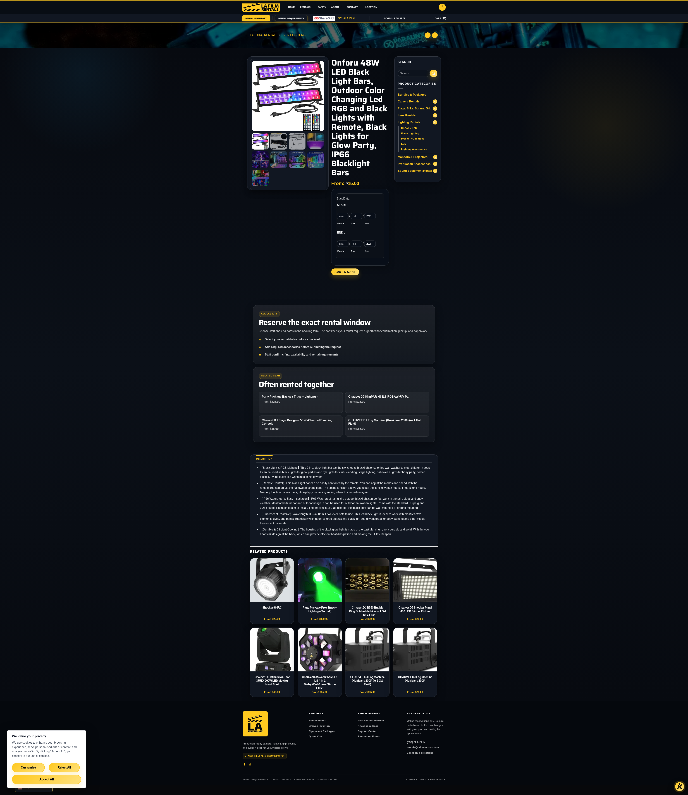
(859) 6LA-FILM (346, 18)
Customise (28, 767)
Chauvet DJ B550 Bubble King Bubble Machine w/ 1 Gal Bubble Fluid (367, 611)
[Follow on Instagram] (250, 764)
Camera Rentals (408, 101)
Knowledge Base (368, 725)
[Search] (442, 7)
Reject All (64, 767)
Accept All (46, 779)
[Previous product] (435, 35)
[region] (46, 759)
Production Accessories (414, 163)
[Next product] (427, 35)
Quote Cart (315, 736)
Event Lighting (293, 35)
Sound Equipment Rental (415, 170)
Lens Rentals (407, 115)
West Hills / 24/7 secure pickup (264, 756)
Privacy (286, 780)
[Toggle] (435, 101)
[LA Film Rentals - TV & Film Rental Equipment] (261, 7)
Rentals (305, 7)
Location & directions (420, 752)
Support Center (367, 731)
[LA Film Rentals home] (255, 723)
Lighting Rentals (264, 35)
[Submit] (433, 73)
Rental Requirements (255, 780)
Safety (322, 7)
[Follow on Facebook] (244, 764)
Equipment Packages (322, 731)
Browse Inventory (319, 725)
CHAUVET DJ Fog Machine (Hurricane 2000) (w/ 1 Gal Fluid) (367, 681)
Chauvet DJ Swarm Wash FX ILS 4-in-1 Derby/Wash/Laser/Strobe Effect (320, 683)
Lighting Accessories (414, 149)
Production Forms (369, 736)
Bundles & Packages (412, 94)
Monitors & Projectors (412, 156)
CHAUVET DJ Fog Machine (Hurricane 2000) (415, 679)
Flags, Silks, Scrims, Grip (414, 108)
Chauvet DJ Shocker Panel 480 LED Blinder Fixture (415, 609)
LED (403, 143)
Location (371, 7)
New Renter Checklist (371, 720)
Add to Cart (345, 271)
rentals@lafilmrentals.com (423, 747)
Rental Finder (317, 720)
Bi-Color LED (409, 128)
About (335, 7)
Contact (352, 7)
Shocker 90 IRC (272, 607)
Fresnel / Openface (412, 138)
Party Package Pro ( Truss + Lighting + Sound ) (320, 609)
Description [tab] (264, 458)
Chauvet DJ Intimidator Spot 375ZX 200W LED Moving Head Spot (272, 681)
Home (291, 7)
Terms (275, 780)
